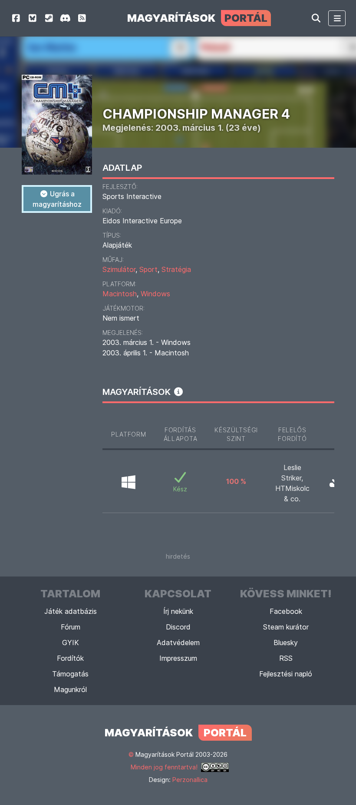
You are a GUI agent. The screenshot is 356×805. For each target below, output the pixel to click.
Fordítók (70, 658)
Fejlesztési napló (285, 673)
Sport (148, 269)
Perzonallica (190, 779)
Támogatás (70, 673)
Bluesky (286, 642)
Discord (178, 627)
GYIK (70, 642)
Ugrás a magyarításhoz (57, 199)
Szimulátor (118, 269)
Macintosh (119, 293)
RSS (286, 658)
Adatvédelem (178, 642)
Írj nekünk (178, 611)
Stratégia (176, 269)
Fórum (70, 627)
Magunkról (70, 689)
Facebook (286, 611)
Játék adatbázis (70, 611)
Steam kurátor (286, 627)
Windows (155, 293)
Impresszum (178, 658)
